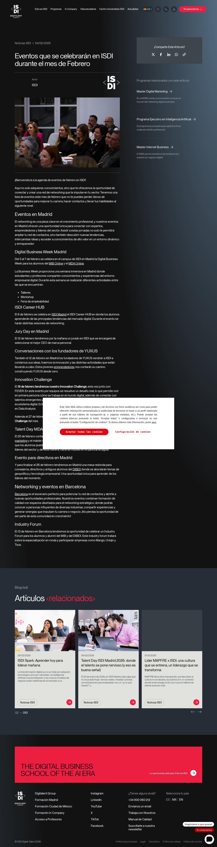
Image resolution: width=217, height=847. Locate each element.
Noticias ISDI (23, 43)
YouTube (96, 806)
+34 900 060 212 (139, 800)
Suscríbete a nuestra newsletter (141, 827)
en (181, 799)
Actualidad (133, 9)
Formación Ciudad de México (53, 806)
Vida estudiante (88, 9)
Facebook (97, 826)
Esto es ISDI (41, 9)
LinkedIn (96, 800)
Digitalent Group (45, 793)
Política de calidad (172, 841)
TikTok (95, 819)
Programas (56, 9)
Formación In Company (49, 813)
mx (174, 799)
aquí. (154, 422)
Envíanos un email (139, 806)
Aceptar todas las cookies (84, 431)
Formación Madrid (46, 800)
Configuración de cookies (133, 431)
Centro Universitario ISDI (111, 9)
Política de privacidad (126, 841)
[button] (193, 711)
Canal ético (154, 841)
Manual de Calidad (140, 819)
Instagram (97, 793)
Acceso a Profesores (48, 819)
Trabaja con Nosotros (141, 813)
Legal (143, 841)
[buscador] (158, 9)
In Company (71, 9)
